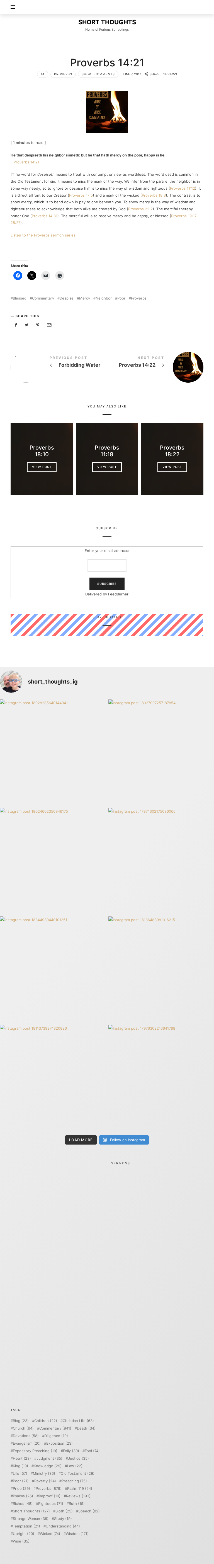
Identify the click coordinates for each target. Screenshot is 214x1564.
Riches (23, 1503)
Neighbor (104, 298)
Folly (71, 1451)
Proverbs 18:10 (42, 451)
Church (23, 1428)
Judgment (49, 1458)
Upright (23, 1534)
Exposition (59, 1443)
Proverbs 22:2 (140, 209)
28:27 (15, 222)
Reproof (49, 1496)
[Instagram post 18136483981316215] (161, 969)
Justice (78, 1458)
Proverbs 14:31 (44, 216)
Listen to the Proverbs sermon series (43, 235)
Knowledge (48, 1466)
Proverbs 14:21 (26, 162)
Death (86, 1428)
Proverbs (63, 74)
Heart (22, 1458)
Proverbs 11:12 (182, 188)
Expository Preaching (35, 1451)
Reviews (78, 1496)
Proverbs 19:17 (183, 216)
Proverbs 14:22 (155, 367)
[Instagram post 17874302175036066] (161, 861)
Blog (21, 1421)
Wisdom (77, 1534)
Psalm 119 (79, 1488)
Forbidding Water (59, 367)
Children (45, 1421)
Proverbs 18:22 (172, 451)
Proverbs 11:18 (107, 451)
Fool (92, 1451)
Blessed (19, 298)
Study (63, 1518)
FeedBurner (118, 594)
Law (74, 1466)
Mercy (84, 298)
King (20, 1466)
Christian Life (78, 1421)
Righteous (50, 1503)
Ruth (77, 1503)
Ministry (44, 1473)
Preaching (74, 1481)
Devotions (26, 1436)
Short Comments (98, 74)
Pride (21, 1488)
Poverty (45, 1481)
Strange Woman (30, 1518)
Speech (89, 1511)
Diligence (56, 1436)
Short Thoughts (31, 1511)
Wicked (50, 1534)
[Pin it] (38, 325)
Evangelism (27, 1443)
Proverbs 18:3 (154, 195)
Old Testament (77, 1473)
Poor (121, 298)
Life (20, 1473)
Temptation (26, 1526)
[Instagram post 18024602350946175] (53, 861)
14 (43, 74)
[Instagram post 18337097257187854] (161, 752)
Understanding (63, 1526)
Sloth (64, 1511)
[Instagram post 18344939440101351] (53, 969)
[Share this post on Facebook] (16, 325)
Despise (67, 298)
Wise (21, 1541)
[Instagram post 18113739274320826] (53, 1078)
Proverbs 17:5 (81, 195)
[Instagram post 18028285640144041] (53, 752)
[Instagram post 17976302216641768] (161, 1078)
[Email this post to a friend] (49, 325)
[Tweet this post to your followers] (27, 325)
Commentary (43, 298)
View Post (42, 467)
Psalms (23, 1496)
